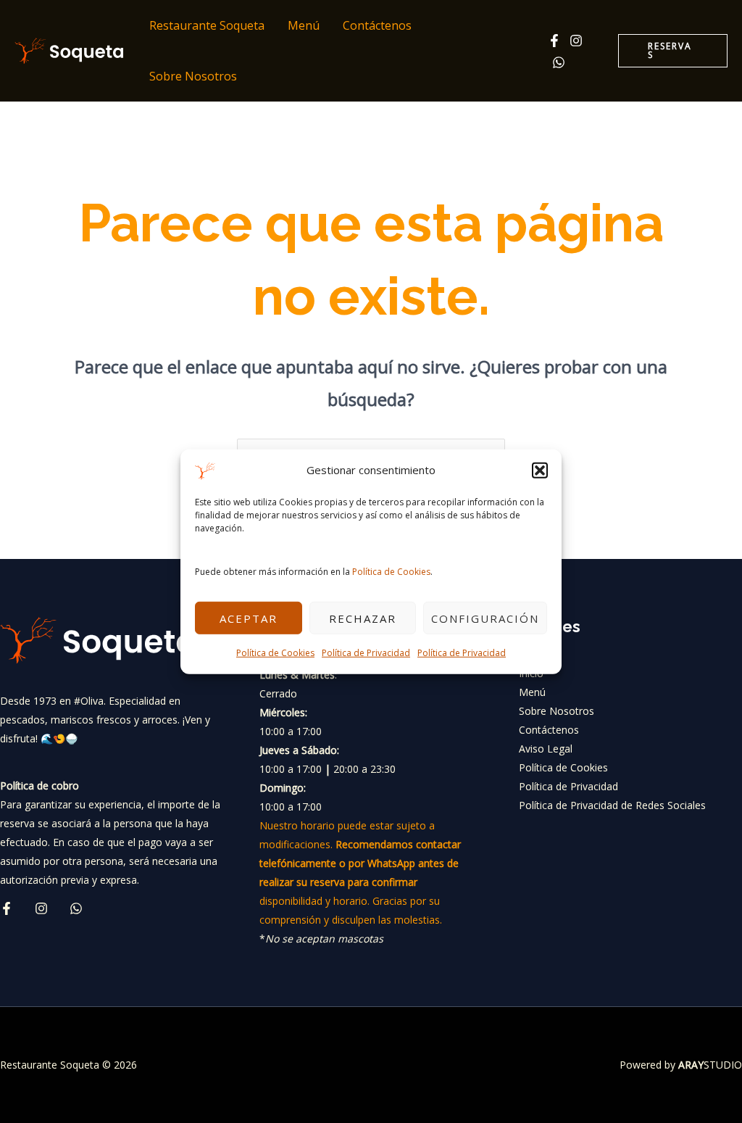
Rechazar (362, 618)
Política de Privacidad (366, 653)
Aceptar (249, 618)
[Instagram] (576, 40)
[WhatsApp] (558, 62)
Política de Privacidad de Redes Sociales (612, 805)
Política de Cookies (391, 571)
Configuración (485, 618)
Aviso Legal (545, 748)
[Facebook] (554, 40)
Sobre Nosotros (193, 76)
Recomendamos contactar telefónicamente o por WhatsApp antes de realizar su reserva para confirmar (360, 863)
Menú (304, 25)
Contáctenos (377, 25)
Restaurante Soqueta (206, 25)
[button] (540, 470)
